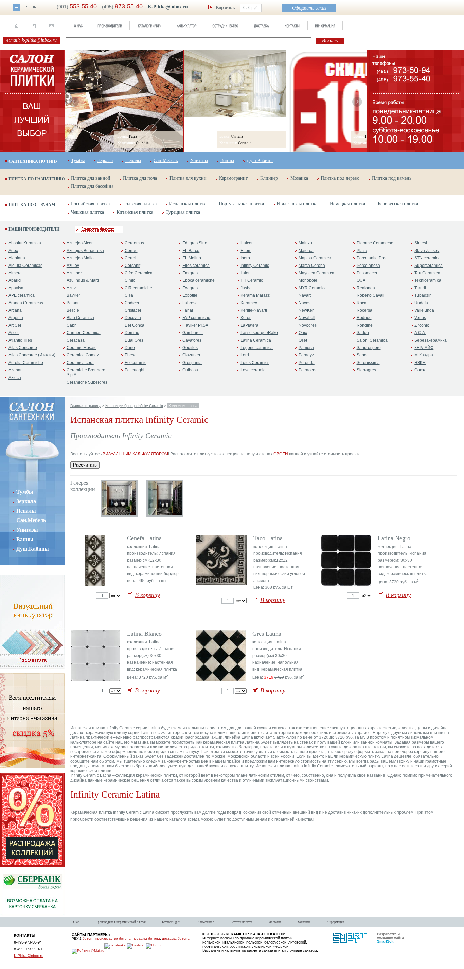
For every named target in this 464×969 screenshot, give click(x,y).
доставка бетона (176, 938)
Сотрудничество (242, 922)
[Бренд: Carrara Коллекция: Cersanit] (235, 116)
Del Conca (134, 325)
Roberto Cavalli (371, 295)
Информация (335, 922)
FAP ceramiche (196, 317)
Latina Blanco (144, 633)
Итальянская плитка (296, 203)
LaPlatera (249, 325)
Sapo (362, 355)
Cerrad (131, 250)
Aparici (14, 280)
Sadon (363, 332)
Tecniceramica (427, 280)
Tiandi (420, 288)
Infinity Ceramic (254, 265)
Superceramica (428, 265)
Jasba (246, 288)
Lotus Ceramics (254, 362)
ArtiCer (14, 325)
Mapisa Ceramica (315, 258)
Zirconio (421, 325)
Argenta (15, 317)
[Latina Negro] (346, 584)
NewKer (306, 310)
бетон (87, 938)
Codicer (132, 302)
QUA (361, 280)
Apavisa (15, 288)
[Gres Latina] (221, 679)
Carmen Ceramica (84, 332)
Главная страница (85, 406)
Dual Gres (134, 340)
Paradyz (306, 355)
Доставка (275, 922)
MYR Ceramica (313, 288)
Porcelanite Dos (371, 258)
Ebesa (131, 355)
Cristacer (133, 310)
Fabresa (190, 302)
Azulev (73, 265)
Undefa (421, 302)
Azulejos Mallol (81, 258)
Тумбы (78, 160)
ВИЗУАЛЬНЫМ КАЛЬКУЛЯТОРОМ (135, 454)
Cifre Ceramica (139, 273)
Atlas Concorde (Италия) (31, 355)
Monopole (308, 280)
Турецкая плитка (183, 212)
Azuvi (72, 288)
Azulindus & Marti (83, 280)
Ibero (245, 258)
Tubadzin (423, 295)
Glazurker (191, 355)
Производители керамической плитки (120, 922)
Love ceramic (252, 370)
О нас (75, 922)
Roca (362, 302)
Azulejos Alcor (80, 243)
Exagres (190, 288)
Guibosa (190, 370)
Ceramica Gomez (83, 355)
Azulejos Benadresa (85, 250)
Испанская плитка (187, 203)
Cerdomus (134, 243)
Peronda (307, 362)
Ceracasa (76, 340)
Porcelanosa (368, 265)
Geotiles (190, 347)
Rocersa (364, 310)
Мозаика (299, 178)
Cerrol (130, 258)
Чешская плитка (87, 212)
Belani (72, 302)
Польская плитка (139, 203)
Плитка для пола (140, 178)
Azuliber (74, 273)
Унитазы (199, 160)
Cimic (130, 280)
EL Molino (191, 258)
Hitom (245, 250)
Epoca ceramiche (198, 280)
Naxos (304, 302)
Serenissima (368, 362)
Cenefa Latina (144, 538)
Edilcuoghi (134, 370)
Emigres (190, 273)
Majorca (306, 250)
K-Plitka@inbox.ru (168, 7)
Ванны (227, 160)
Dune (130, 347)
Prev (74, 101)
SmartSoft (385, 941)
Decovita (133, 317)
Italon (245, 273)
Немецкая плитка (347, 203)
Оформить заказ (309, 8)
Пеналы (133, 160)
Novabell (307, 317)
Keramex (248, 302)
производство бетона (113, 938)
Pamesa (306, 347)
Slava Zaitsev (426, 250)
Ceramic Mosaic (81, 347)
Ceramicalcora (80, 362)
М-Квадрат (424, 355)
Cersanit (132, 265)
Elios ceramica (196, 265)
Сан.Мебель (166, 160)
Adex (13, 250)
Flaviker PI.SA (195, 325)
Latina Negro (394, 538)
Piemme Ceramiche (375, 243)
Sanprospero (369, 347)
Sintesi (420, 243)
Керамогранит (233, 178)
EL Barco (190, 250)
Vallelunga (424, 310)
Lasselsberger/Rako (259, 332)
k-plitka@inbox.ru (39, 40)
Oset (303, 340)
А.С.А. (420, 332)
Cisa (129, 295)
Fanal (187, 310)
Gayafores (191, 340)
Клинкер (269, 178)
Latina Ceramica (255, 340)
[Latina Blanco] (96, 679)
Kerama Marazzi (255, 295)
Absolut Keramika (24, 243)
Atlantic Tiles (20, 340)
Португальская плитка (241, 203)
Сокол (420, 370)
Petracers (307, 370)
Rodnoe (364, 317)
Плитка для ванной (90, 178)
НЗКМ (420, 362)
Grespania (192, 362)
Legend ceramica (256, 347)
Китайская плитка (135, 212)
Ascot (13, 332)
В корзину (147, 594)
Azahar (15, 370)
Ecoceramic (135, 362)
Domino (132, 332)
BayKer (73, 295)
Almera (15, 273)
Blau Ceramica (80, 317)
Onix (303, 332)
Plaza (362, 250)
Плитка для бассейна (92, 186)
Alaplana (16, 258)
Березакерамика (430, 340)
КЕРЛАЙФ (423, 347)
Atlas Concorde (22, 347)
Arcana (15, 310)
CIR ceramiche (138, 288)
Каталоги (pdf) (171, 922)
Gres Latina (266, 633)
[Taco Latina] (222, 583)
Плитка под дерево (340, 178)
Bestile (73, 310)
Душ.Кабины (260, 160)
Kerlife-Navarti (253, 310)
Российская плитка (90, 203)
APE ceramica (21, 295)
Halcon (247, 243)
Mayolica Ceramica (316, 273)
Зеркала (105, 160)
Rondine (365, 325)
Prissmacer (367, 273)
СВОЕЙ (280, 454)
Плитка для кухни (188, 178)
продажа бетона (146, 938)
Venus (420, 317)
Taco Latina (268, 538)
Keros (245, 317)
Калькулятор (206, 922)
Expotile (189, 295)
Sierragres (366, 370)
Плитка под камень (391, 178)
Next (357, 101)
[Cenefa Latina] (95, 584)
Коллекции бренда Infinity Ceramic (134, 406)
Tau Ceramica (427, 273)
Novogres (308, 325)
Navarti (305, 295)
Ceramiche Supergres (87, 382)
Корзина (225, 7)
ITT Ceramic (251, 280)
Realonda (366, 288)
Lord (244, 355)
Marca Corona (312, 265)
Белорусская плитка (398, 203)
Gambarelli (192, 332)
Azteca (14, 377)
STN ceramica (427, 258)
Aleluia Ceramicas (25, 265)
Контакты (303, 922)
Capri (72, 325)
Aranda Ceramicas (25, 302)
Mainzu (305, 243)
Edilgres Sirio (194, 243)
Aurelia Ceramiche (25, 362)
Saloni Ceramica (372, 340)
